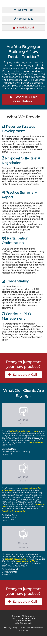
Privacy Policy (10, 628)
